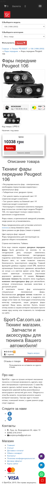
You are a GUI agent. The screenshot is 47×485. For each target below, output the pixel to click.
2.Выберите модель (11, 22)
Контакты (11, 455)
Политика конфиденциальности (20, 458)
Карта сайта (12, 463)
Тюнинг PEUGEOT (19, 48)
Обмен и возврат (14, 453)
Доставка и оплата (15, 450)
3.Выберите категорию (12, 32)
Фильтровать (8, 42)
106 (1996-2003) (37, 48)
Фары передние (11, 51)
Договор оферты (14, 461)
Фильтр (20, 43)
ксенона (5, 227)
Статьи (10, 447)
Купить (10, 147)
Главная (5, 48)
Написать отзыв (34, 360)
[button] (16, 6)
